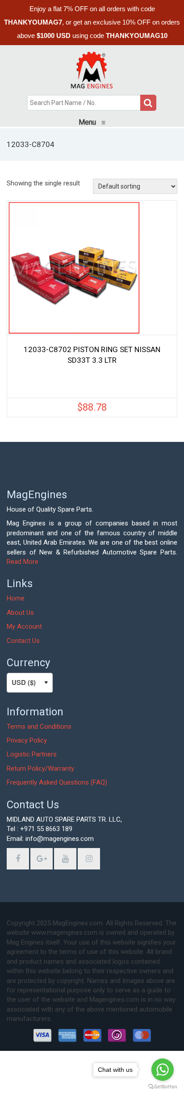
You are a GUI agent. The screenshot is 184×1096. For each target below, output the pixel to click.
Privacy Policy (27, 740)
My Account (24, 626)
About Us (20, 613)
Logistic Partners (32, 754)
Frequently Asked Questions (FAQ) (57, 782)
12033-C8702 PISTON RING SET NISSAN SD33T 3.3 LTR (92, 355)
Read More (22, 562)
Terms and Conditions (39, 726)
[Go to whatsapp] (162, 1069)
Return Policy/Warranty (40, 768)
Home (16, 598)
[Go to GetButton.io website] (162, 1087)
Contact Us (23, 641)
